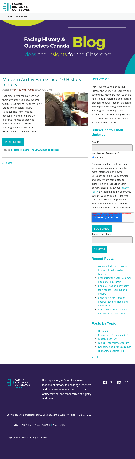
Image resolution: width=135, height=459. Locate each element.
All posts (7, 162)
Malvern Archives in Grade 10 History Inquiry (41, 82)
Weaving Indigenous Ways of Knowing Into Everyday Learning (114, 269)
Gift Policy (26, 425)
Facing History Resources (114, 342)
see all (95, 357)
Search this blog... (102, 234)
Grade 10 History (49, 149)
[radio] (112, 157)
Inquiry (35, 149)
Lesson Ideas (107, 338)
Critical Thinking (20, 149)
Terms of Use (59, 425)
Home (9, 16)
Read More (13, 142)
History (104, 331)
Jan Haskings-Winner (23, 89)
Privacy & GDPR (42, 425)
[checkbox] (112, 157)
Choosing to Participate (113, 335)
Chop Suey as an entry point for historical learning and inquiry (113, 289)
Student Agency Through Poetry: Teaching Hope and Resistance (113, 301)
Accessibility (12, 425)
